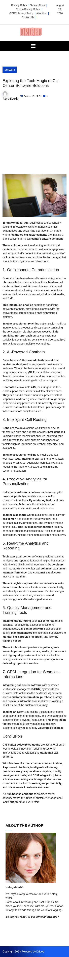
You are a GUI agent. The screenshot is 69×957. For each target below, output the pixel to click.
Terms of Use (37, 5)
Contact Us (28, 17)
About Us (41, 13)
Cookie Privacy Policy (28, 9)
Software (9, 69)
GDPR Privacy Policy (21, 13)
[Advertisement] (34, 138)
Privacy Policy (19, 5)
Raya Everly (10, 98)
